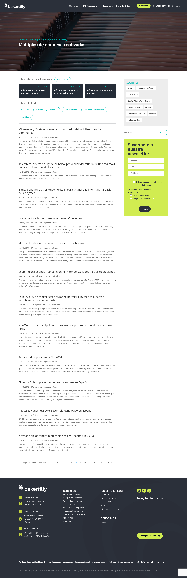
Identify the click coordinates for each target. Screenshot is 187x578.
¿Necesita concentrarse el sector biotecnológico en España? (56, 410)
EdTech (148, 107)
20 (80, 462)
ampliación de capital (72, 504)
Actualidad (105, 494)
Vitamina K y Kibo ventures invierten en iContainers (50, 218)
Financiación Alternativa (73, 511)
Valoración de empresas (73, 507)
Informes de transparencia (152, 562)
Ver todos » (62, 79)
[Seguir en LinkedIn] (144, 491)
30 (94, 462)
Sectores (106, 6)
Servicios (73, 6)
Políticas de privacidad (28, 562)
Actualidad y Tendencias (46, 110)
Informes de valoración (110, 509)
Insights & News (124, 6)
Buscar (162, 132)
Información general (98, 562)
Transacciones (70, 110)
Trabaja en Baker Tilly (150, 536)
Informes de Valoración (94, 110)
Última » (108, 462)
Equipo (103, 522)
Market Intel (68, 518)
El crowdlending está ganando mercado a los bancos (51, 243)
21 (85, 462)
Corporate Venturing (72, 521)
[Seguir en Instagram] (139, 491)
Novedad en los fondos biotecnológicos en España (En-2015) (56, 436)
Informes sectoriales (110, 498)
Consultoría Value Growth (74, 514)
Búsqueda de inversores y (74, 501)
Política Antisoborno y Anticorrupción (124, 562)
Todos (130, 88)
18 (71, 462)
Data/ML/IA (133, 94)
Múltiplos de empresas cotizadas (45, 137)
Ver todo (25, 110)
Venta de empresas (71, 494)
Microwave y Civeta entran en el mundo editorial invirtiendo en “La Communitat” (60, 130)
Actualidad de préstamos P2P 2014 (40, 357)
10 (58, 462)
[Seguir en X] (149, 491)
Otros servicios (163, 6)
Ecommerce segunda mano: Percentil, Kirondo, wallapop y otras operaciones (67, 271)
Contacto (143, 6)
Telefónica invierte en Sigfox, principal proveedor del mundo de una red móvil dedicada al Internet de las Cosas (67, 165)
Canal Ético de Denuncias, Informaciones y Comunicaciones (64, 562)
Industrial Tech (134, 120)
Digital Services (134, 107)
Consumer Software (146, 88)
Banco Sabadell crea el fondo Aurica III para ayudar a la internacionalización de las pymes (66, 191)
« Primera (43, 462)
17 (67, 462)
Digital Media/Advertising (139, 101)
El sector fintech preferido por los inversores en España (53, 382)
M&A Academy (90, 6)
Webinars (26, 117)
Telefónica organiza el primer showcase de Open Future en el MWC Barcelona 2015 (67, 327)
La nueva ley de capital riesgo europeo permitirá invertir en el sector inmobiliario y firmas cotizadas (61, 298)
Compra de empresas (72, 498)
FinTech (152, 113)
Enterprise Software (136, 113)
